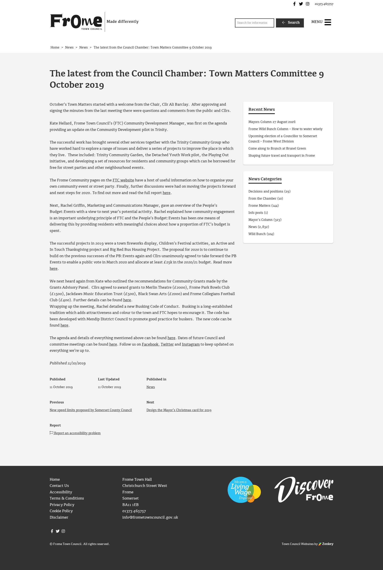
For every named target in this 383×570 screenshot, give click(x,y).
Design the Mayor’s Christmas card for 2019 (179, 410)
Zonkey (327, 544)
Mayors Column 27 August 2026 (271, 122)
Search (293, 23)
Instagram (191, 344)
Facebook (150, 344)
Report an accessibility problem (77, 433)
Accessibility (61, 492)
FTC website (123, 180)
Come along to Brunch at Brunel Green (277, 148)
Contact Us (59, 486)
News (151, 387)
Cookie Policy (61, 511)
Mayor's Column (260, 220)
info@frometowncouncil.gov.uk (150, 518)
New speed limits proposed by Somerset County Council (91, 410)
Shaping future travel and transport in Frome (281, 156)
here (166, 193)
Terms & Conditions (67, 498)
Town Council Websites (298, 544)
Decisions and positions (265, 191)
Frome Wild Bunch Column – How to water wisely (285, 129)
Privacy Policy (62, 505)
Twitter (167, 344)
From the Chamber (262, 198)
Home (55, 480)
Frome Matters (259, 206)
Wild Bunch (257, 234)
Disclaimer (59, 518)
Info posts (255, 213)
